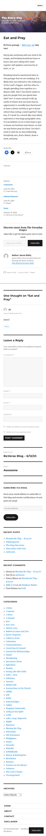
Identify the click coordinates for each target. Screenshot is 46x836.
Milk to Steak (12, 585)
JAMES (9, 691)
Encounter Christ (14, 661)
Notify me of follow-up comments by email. (23, 427)
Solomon (10, 768)
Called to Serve (13, 638)
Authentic (10, 552)
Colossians (11, 641)
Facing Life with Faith (16, 671)
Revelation (11, 758)
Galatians (10, 678)
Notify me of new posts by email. (18, 432)
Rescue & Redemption (16, 755)
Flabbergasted (12, 542)
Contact (9, 816)
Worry (6, 208)
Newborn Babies (29, 585)
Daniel (9, 655)
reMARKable (12, 752)
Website (8, 414)
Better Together (13, 635)
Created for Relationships (18, 651)
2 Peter (9, 614)
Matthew (10, 725)
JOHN (8, 698)
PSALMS (10, 748)
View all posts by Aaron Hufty (23, 263)
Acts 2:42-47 (28, 45)
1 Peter (9, 608)
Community (8, 185)
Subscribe (35, 243)
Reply (6, 326)
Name (7, 391)
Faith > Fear (11, 675)
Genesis (9, 681)
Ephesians (10, 665)
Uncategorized (13, 775)
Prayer (32, 272)
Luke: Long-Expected (16, 718)
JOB (7, 695)
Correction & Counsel (16, 648)
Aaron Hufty (11, 272)
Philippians (11, 738)
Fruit (23, 588)
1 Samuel (10, 611)
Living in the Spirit (14, 711)
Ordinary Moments (11, 197)
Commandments (14, 645)
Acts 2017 (10, 625)
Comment (9, 355)
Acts (8, 621)
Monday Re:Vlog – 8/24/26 (18, 538)
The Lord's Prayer (14, 772)
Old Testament (13, 735)
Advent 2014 (11, 628)
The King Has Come (15, 545)
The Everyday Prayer (11, 829)
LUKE (8, 715)
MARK (9, 721)
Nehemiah (11, 731)
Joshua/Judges (12, 701)
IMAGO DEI (11, 685)
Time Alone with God (16, 548)
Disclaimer (10, 821)
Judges (9, 705)
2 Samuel (10, 618)
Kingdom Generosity (15, 708)
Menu (40, 5)
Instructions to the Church (18, 688)
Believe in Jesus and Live (17, 631)
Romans (10, 762)
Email (7, 403)
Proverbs (10, 745)
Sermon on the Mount (16, 765)
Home (7, 806)
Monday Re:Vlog (13, 728)
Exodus (9, 668)
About (8, 811)
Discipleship (11, 658)
